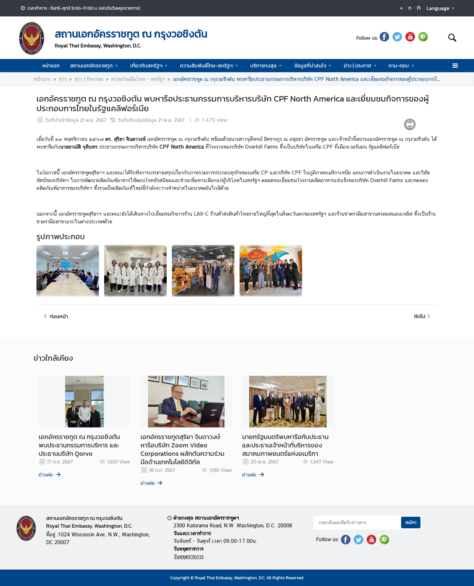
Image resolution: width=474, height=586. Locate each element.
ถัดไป (419, 316)
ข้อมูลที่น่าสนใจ (310, 65)
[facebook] (384, 38)
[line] (423, 38)
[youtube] (410, 38)
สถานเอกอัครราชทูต (91, 65)
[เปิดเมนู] (454, 65)
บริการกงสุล (263, 65)
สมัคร (411, 522)
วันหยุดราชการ (188, 556)
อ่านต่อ (46, 475)
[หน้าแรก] (31, 38)
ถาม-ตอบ (399, 65)
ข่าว (62, 79)
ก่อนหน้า (59, 316)
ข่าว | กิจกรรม (88, 79)
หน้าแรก (51, 65)
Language (438, 8)
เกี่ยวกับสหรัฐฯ (146, 65)
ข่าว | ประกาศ (357, 65)
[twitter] (397, 38)
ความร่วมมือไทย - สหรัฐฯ (138, 79)
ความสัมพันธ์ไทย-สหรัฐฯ (206, 65)
